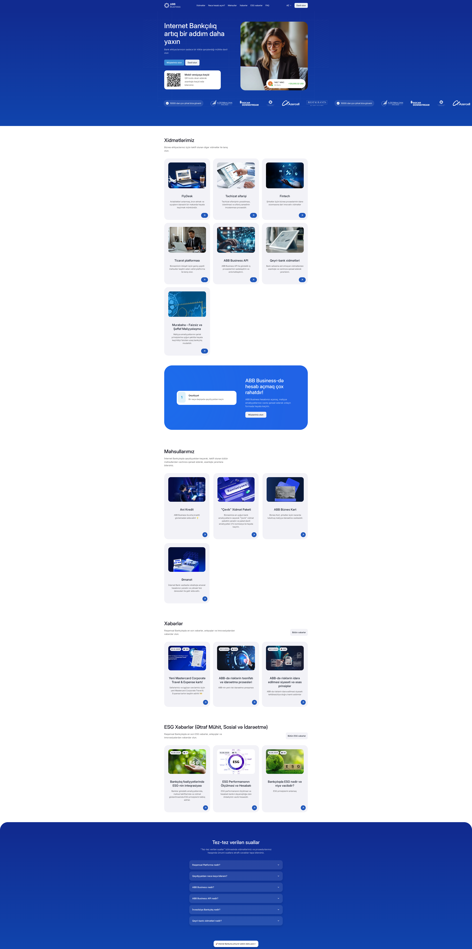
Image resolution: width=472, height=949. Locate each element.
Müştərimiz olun (174, 62)
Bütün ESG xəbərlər (297, 736)
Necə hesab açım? (216, 5)
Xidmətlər (200, 5)
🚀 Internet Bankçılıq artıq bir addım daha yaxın (235, 944)
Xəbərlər (244, 5)
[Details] (204, 215)
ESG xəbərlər (257, 5)
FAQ (267, 5)
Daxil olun (301, 5)
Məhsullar (232, 5)
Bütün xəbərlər (299, 632)
